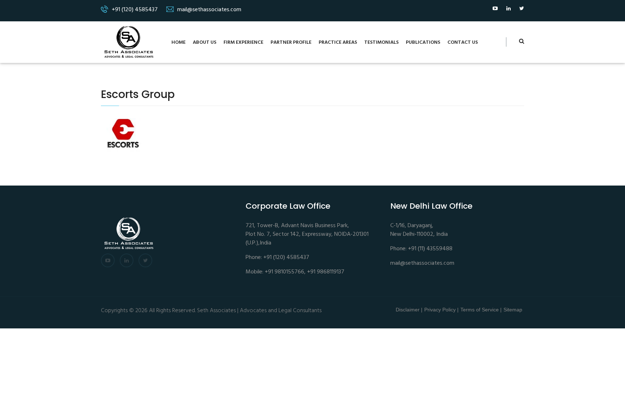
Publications (423, 42)
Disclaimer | (409, 309)
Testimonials (381, 42)
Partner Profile (291, 42)
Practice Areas (338, 42)
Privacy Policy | (441, 309)
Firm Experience (243, 42)
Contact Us (462, 42)
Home (178, 42)
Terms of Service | (481, 309)
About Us (204, 42)
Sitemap (512, 309)
